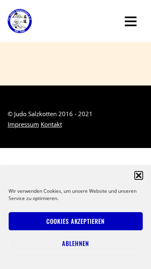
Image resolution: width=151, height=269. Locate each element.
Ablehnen (75, 243)
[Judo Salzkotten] (20, 28)
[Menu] (131, 21)
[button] (138, 175)
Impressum (23, 124)
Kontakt (51, 124)
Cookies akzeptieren (75, 221)
